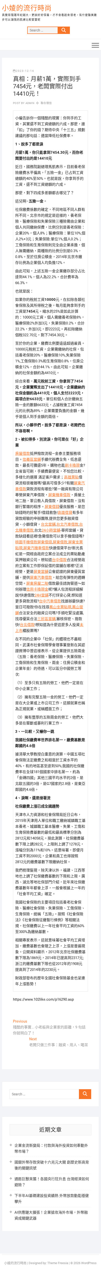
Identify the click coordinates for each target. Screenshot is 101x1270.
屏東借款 (60, 542)
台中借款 (59, 560)
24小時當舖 (51, 530)
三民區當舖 (46, 619)
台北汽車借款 (67, 524)
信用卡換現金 (37, 589)
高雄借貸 (65, 512)
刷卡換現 (72, 465)
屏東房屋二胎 (37, 583)
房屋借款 (22, 453)
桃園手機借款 (26, 542)
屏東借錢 (52, 507)
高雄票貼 (71, 477)
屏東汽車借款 (41, 577)
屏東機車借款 (59, 495)
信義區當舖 (32, 459)
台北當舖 (48, 524)
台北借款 (27, 625)
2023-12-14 (25, 71)
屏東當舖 (41, 571)
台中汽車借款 (50, 601)
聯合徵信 (46, 103)
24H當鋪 (42, 595)
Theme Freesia (57, 1263)
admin (29, 103)
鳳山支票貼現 (60, 607)
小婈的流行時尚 (27, 8)
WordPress (89, 1263)
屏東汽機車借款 (36, 548)
